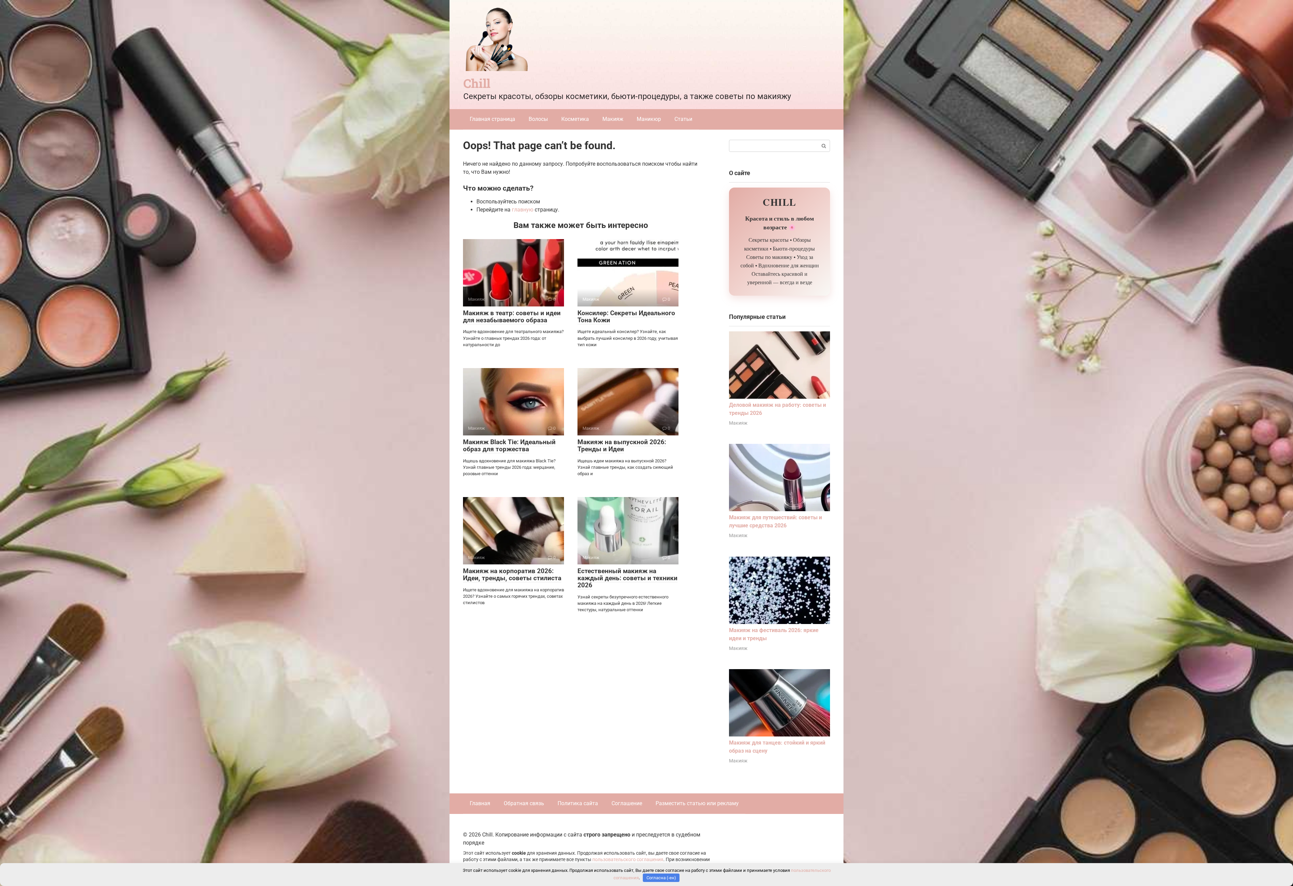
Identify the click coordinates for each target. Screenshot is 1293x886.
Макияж (612, 119)
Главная (480, 803)
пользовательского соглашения (627, 859)
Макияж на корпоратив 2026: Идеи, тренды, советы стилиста (512, 574)
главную (522, 209)
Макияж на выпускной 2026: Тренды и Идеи (621, 445)
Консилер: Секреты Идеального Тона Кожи (626, 316)
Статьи (683, 119)
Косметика (575, 119)
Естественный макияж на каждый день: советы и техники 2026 (627, 578)
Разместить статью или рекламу (697, 803)
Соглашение (626, 803)
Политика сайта (578, 803)
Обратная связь (524, 803)
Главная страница (492, 119)
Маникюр (649, 119)
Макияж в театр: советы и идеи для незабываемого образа (512, 316)
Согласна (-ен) (661, 877)
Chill (476, 83)
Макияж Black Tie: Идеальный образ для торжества (509, 445)
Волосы (538, 119)
